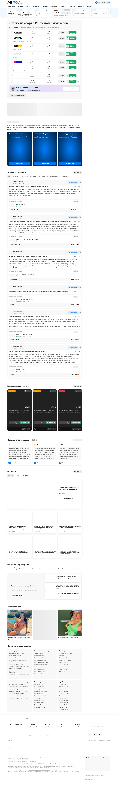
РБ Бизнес (26, 475)
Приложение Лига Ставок (41, 664)
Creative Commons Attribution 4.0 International (39, 770)
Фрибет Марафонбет (65, 698)
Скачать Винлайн (38, 653)
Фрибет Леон (62, 695)
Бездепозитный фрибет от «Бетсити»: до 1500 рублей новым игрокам (44, 411)
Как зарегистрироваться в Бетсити (18, 689)
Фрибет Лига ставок (64, 693)
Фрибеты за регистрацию (66, 667)
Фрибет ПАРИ (63, 684)
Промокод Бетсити (39, 698)
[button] (71, 32)
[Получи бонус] (96, 2)
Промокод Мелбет (39, 702)
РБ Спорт (10, 475)
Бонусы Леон (63, 671)
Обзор (62, 32)
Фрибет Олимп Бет (64, 689)
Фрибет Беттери (63, 707)
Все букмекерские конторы (16, 653)
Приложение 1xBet (39, 655)
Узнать (71, 89)
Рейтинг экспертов (13, 122)
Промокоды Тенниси (39, 707)
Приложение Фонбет (39, 671)
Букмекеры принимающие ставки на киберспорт (19, 671)
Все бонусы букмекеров (66, 658)
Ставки (18, 475)
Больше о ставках (17, 595)
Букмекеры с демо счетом (16, 664)
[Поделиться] (80, 182)
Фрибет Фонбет (63, 686)
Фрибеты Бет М (63, 709)
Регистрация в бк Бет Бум (16, 684)
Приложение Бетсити (40, 673)
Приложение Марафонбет (41, 662)
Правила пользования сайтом (14, 735)
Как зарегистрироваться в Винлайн (18, 691)
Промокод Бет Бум (39, 700)
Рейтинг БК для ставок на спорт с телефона (18, 660)
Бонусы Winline (63, 662)
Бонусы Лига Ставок (65, 660)
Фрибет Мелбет (63, 705)
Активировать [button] (25, 422)
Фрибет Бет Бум (63, 702)
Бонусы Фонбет (63, 664)
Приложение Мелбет (39, 669)
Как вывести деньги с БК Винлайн (18, 686)
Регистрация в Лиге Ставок (16, 695)
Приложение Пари (39, 676)
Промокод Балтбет (39, 705)
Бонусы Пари (63, 669)
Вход (108, 2)
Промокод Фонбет (39, 686)
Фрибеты (28, 406)
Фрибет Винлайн (63, 691)
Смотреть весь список (17, 95)
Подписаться (19, 163)
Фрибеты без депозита (65, 653)
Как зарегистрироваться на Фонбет (18, 698)
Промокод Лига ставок (40, 691)
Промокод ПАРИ (38, 684)
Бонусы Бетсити (63, 673)
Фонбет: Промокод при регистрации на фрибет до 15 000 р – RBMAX (19, 411)
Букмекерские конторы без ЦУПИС (19, 666)
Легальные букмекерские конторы (18, 658)
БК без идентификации (15, 655)
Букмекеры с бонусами (15, 668)
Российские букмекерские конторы (19, 674)
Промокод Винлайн (39, 689)
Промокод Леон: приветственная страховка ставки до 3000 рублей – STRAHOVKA (69, 411)
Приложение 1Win (39, 658)
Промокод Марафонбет (40, 695)
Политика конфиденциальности (30, 735)
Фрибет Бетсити (63, 700)
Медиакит (48, 735)
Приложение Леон (39, 667)
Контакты (41, 735)
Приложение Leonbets (40, 660)
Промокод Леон (38, 693)
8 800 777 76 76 (40, 763)
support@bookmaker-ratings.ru (58, 763)
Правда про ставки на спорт (16, 693)
